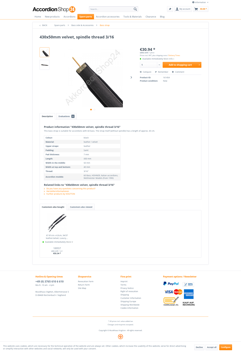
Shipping (124, 294)
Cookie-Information (129, 308)
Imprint (123, 281)
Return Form (84, 284)
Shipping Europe (128, 301)
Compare (146, 72)
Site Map (82, 288)
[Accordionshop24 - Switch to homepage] (54, 9)
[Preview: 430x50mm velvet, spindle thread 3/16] (44, 52)
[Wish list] (170, 9)
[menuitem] (113, 9)
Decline (199, 347)
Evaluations (66, 116)
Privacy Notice (127, 288)
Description (47, 116)
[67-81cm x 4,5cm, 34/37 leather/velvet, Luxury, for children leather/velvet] (57, 223)
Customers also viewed (81, 207)
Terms (123, 284)
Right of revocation (129, 291)
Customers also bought (53, 207)
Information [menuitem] (200, 2)
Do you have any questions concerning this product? (70, 188)
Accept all (211, 347)
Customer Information (130, 298)
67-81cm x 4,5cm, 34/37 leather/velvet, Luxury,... (57, 236)
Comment (179, 72)
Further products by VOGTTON (60, 193)
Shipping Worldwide (129, 304)
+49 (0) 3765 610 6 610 (49, 281)
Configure (225, 347)
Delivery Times (174, 55)
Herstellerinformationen (57, 191)
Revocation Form (85, 281)
